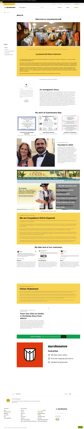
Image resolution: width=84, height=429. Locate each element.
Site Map (39, 415)
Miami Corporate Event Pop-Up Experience (29, 421)
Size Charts (40, 418)
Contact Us (60, 4)
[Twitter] (57, 413)
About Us (54, 4)
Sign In (67, 7)
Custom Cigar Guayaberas (42, 421)
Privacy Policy (7, 52)
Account (22, 411)
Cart (75, 7)
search (42, 7)
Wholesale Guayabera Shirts (43, 419)
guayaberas (6, 413)
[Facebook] (55, 413)
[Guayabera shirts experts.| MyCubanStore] (10, 7)
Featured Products (7, 411)
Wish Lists (22, 418)
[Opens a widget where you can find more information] (80, 427)
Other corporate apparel (25, 419)
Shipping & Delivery (41, 413)
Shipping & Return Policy (9, 54)
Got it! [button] (1, 2)
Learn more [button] (34, 0)
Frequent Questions (67, 4)
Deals (5, 410)
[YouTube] (61, 413)
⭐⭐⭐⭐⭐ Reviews (42, 410)
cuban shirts (6, 415)
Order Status (23, 416)
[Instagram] (59, 413)
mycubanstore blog (41, 416)
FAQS (22, 415)
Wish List (59, 7)
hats (4, 416)
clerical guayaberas (7, 418)
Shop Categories (22, 7)
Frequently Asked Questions (9, 51)
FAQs (70, 394)
